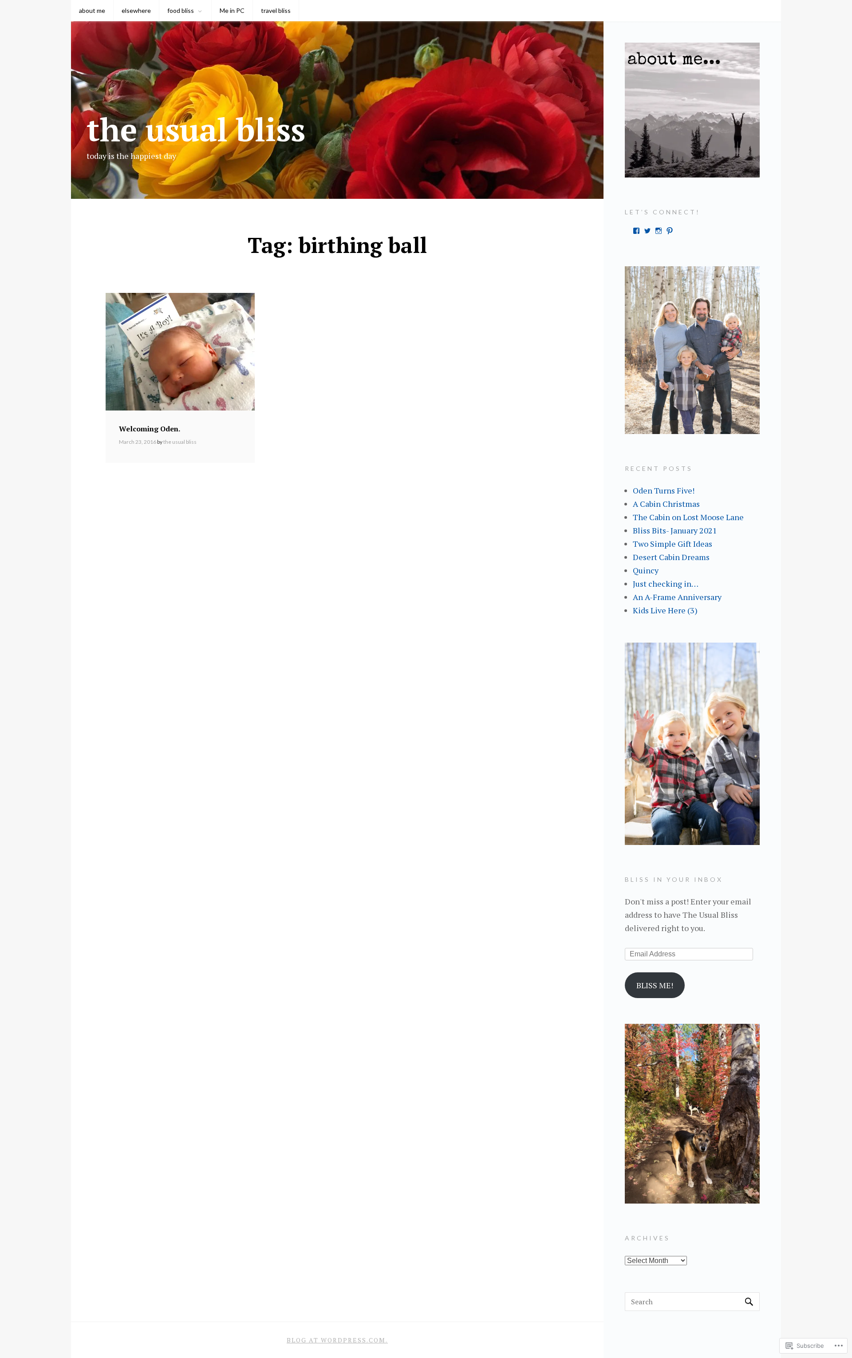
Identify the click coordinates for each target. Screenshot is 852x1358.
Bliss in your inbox (674, 879)
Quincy (646, 570)
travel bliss (276, 10)
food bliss (180, 10)
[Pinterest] (669, 230)
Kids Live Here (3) (665, 610)
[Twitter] (647, 230)
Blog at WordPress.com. (337, 1340)
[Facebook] (636, 230)
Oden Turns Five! (663, 490)
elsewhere (136, 10)
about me (92, 10)
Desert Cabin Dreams (671, 557)
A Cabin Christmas (666, 503)
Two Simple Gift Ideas (672, 543)
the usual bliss (196, 129)
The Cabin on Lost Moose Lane (688, 517)
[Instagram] (658, 230)
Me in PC (232, 10)
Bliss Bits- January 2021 (675, 530)
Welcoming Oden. (149, 429)
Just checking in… (665, 583)
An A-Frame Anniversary (677, 597)
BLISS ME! (654, 985)
